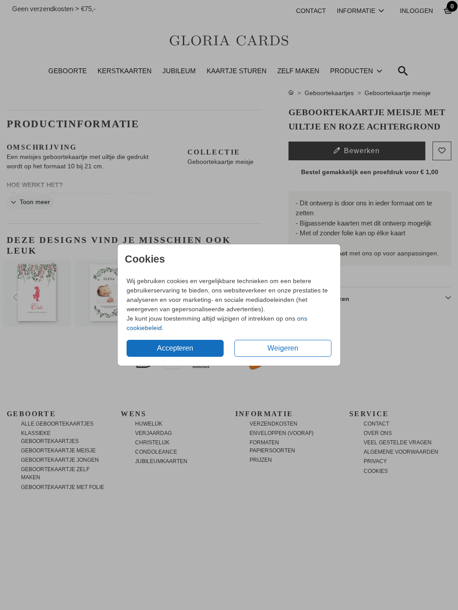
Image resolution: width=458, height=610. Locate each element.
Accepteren (175, 348)
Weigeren (282, 348)
